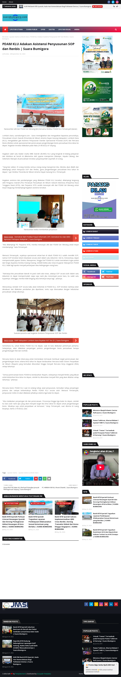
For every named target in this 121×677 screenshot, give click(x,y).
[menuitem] (5, 29)
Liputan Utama (12, 473)
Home (4, 2)
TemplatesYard (20, 674)
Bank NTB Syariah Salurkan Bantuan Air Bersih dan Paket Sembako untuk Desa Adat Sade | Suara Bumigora (26, 630)
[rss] (96, 604)
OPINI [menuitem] (43, 29)
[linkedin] (111, 604)
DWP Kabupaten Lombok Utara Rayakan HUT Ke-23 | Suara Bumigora (41, 340)
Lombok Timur (92, 244)
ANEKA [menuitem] (76, 29)
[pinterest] (116, 604)
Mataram (90, 257)
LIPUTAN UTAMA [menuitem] (16, 29)
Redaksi (6, 54)
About (11, 2)
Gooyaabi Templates (44, 674)
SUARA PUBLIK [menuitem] (31, 29)
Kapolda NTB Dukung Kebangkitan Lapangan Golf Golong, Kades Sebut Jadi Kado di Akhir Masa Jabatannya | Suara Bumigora (25, 645)
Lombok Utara (92, 251)
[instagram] (117, 2)
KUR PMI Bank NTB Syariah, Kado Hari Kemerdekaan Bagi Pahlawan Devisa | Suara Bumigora (57, 6)
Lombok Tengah (92, 238)
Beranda (5, 37)
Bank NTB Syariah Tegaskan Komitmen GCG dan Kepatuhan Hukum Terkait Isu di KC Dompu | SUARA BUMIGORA (105, 533)
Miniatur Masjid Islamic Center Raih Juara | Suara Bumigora (105, 411)
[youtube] (110, 277)
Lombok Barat (92, 231)
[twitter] (113, 2)
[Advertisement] (78, 22)
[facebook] (108, 2)
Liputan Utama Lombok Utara (19, 37)
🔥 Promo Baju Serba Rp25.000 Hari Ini (100, 668)
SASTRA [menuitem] (52, 29)
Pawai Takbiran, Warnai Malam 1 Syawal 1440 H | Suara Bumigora (106, 421)
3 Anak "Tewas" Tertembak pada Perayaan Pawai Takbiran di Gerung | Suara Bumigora (105, 432)
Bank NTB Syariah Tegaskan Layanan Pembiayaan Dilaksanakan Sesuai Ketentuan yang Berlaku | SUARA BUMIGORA (40, 522)
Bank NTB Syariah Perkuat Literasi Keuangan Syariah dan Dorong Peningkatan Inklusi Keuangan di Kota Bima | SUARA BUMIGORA (13, 522)
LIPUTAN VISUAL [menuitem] (64, 29)
